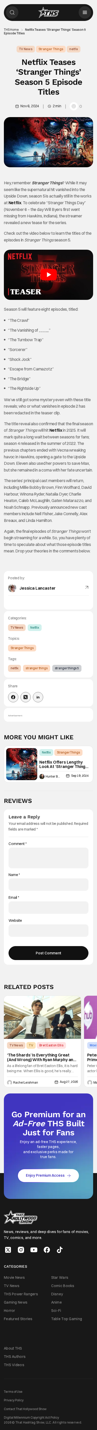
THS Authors (15, 1356)
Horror (9, 1310)
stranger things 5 (67, 668)
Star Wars (60, 1277)
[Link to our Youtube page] (34, 1250)
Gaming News (15, 1302)
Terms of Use (13, 1392)
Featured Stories (18, 1319)
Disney (57, 1294)
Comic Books (62, 1285)
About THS (13, 1348)
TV (31, 1045)
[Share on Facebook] (13, 697)
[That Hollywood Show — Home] (48, 12)
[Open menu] (85, 12)
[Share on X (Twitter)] (25, 697)
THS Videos (14, 1365)
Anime (56, 1302)
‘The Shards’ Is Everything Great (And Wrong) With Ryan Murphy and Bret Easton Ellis (41, 1057)
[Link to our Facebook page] (47, 1250)
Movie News (14, 1277)
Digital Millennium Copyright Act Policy (31, 1417)
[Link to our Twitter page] (8, 1250)
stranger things (37, 668)
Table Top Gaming (66, 1319)
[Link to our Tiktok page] (60, 1250)
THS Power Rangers (21, 1294)
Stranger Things (51, 49)
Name (14, 875)
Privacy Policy (14, 1400)
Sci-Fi (56, 1310)
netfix (73, 49)
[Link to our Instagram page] (21, 1250)
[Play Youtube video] (48, 275)
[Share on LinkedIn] (38, 697)
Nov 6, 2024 (29, 106)
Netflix (15, 202)
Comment (18, 844)
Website (15, 920)
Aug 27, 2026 (69, 1082)
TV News (25, 49)
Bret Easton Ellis (51, 1045)
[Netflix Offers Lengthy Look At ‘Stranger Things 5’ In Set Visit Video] (21, 764)
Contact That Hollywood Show (25, 1409)
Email (14, 897)
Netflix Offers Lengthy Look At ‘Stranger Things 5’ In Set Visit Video (63, 764)
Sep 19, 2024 (80, 776)
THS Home (11, 30)
